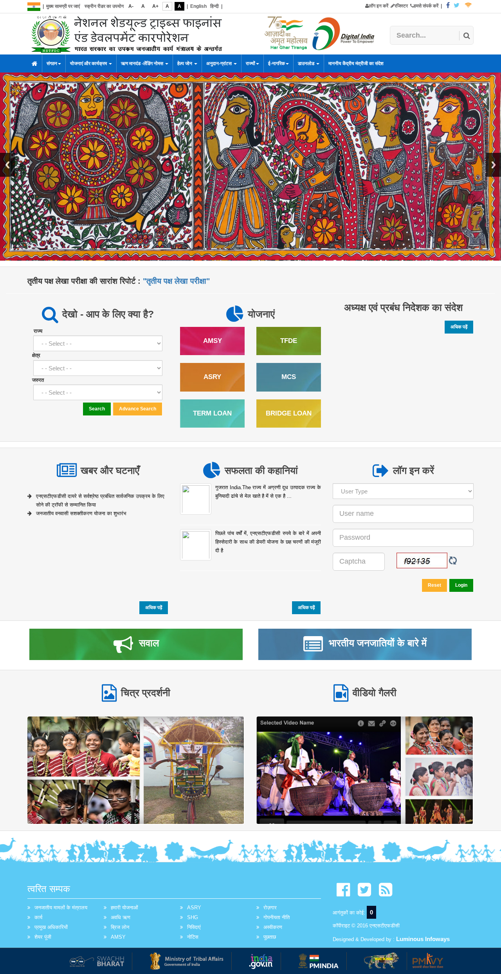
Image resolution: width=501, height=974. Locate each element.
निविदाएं (194, 927)
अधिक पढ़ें (459, 327)
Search (97, 409)
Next (493, 165)
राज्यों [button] (250, 63)
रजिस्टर (401, 6)
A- (130, 6)
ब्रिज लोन (120, 927)
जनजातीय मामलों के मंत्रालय (60, 908)
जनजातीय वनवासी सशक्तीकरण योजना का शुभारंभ (81, 508)
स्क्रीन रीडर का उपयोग (104, 6)
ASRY (194, 908)
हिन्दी (214, 6)
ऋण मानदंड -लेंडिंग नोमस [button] (142, 63)
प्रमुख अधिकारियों (51, 927)
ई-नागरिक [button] (276, 63)
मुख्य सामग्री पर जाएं (63, 6)
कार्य (38, 917)
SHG (192, 917)
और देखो (136, 769)
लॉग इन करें (378, 6)
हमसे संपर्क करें (426, 6)
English (198, 6)
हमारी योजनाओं (124, 908)
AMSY (118, 937)
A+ (155, 6)
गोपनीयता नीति (276, 917)
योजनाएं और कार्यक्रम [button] (89, 63)
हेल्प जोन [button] (185, 63)
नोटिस (192, 937)
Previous (7, 165)
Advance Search (137, 409)
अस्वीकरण (272, 927)
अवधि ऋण (120, 917)
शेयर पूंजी (42, 937)
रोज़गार (270, 908)
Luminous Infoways (423, 939)
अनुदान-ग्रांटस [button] (219, 63)
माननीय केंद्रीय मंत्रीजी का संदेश (356, 63)
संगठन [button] (52, 63)
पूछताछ (269, 937)
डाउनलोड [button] (306, 63)
